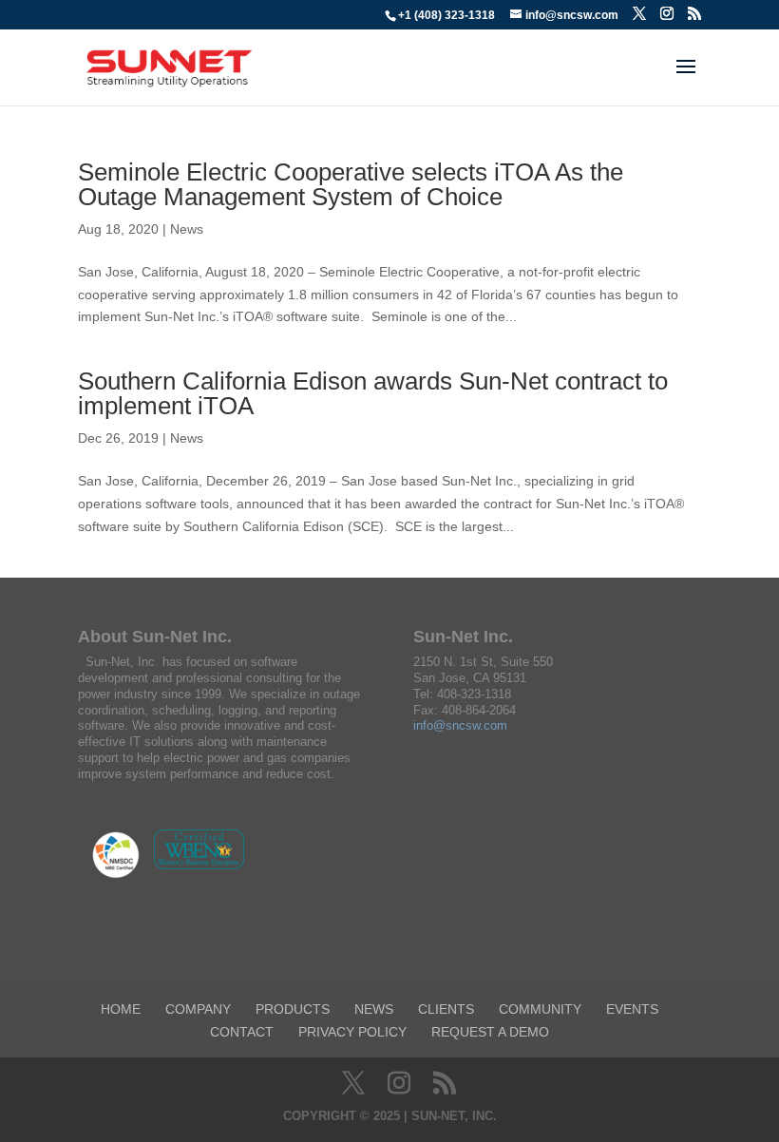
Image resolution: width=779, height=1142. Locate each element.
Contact (242, 1031)
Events (632, 1009)
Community (540, 1009)
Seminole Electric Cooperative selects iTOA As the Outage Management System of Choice (350, 184)
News (186, 229)
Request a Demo (490, 1031)
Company (198, 1009)
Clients (446, 1009)
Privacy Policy (352, 1031)
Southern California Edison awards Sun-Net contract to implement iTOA (373, 393)
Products (293, 1009)
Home (121, 1009)
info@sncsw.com (460, 725)
